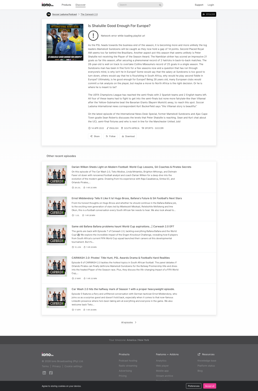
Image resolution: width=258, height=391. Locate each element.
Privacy (56, 366)
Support (199, 4)
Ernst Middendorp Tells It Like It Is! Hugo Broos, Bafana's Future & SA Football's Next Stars (127, 198)
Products (66, 4)
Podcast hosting (128, 360)
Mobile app (162, 370)
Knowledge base (207, 360)
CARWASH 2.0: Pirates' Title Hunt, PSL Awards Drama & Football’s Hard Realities (121, 257)
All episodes (127, 322)
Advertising (125, 370)
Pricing (123, 375)
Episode (210, 14)
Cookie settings (73, 366)
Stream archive (164, 375)
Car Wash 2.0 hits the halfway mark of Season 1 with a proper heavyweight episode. (123, 289)
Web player (162, 365)
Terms (45, 366)
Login (211, 4)
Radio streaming (128, 365)
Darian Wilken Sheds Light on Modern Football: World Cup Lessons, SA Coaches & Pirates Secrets (131, 166)
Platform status (206, 365)
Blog (200, 370)
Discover (81, 4)
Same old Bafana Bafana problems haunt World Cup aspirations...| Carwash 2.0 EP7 (123, 226)
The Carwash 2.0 (89, 14)
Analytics (161, 360)
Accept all (209, 385)
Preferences (193, 385)
